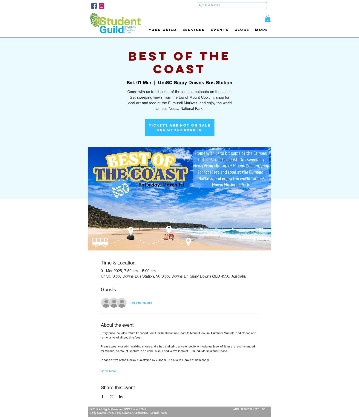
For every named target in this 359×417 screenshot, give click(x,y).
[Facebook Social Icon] (94, 6)
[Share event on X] (111, 396)
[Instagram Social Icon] (101, 6)
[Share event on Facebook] (102, 396)
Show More (108, 371)
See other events (179, 130)
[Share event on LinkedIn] (121, 396)
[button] (268, 18)
